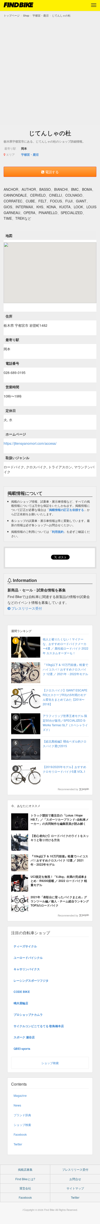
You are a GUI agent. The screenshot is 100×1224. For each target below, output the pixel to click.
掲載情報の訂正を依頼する (66, 510)
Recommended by (68, 789)
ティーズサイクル (25, 946)
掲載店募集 (25, 1169)
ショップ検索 (50, 1063)
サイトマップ (75, 1188)
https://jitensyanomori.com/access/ (30, 443)
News (17, 1105)
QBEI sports (22, 1048)
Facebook (20, 1134)
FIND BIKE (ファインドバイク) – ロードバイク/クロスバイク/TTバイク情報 (18, 4)
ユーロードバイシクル (28, 957)
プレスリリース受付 (26, 608)
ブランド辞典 (22, 1115)
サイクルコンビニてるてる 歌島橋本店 (39, 1026)
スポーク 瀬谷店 (24, 1037)
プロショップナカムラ (28, 1014)
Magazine (20, 1095)
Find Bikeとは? (25, 1179)
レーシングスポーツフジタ (31, 980)
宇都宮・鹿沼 (30, 154)
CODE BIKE (22, 991)
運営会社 (25, 1188)
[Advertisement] (50, 70)
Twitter (18, 1144)
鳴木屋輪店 (21, 1003)
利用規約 (58, 531)
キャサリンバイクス (27, 969)
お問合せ (75, 1179)
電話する (51, 171)
